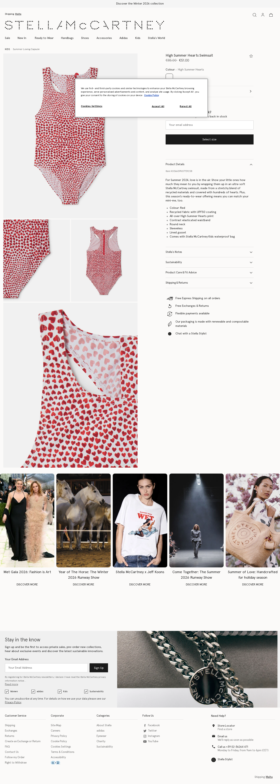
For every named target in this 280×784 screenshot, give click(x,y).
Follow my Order (15, 757)
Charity (101, 741)
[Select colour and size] (251, 55)
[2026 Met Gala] (27, 520)
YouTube (153, 741)
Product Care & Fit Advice (181, 272)
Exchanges (11, 730)
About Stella (104, 725)
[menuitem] (22, 38)
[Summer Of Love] (253, 520)
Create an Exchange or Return (23, 741)
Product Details (175, 164)
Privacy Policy (13, 702)
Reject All (186, 106)
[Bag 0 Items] (271, 14)
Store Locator (226, 726)
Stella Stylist (225, 759)
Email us (222, 736)
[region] (141, 97)
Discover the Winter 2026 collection (140, 3)
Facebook (154, 725)
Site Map (56, 725)
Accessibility (58, 757)
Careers (55, 730)
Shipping (10, 725)
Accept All (158, 106)
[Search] (254, 14)
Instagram (154, 736)
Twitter (152, 730)
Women (14, 691)
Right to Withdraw (16, 762)
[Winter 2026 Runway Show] (83, 520)
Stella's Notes (174, 252)
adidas (40, 691)
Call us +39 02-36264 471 (233, 747)
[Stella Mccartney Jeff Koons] (140, 520)
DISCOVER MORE (27, 584)
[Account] (263, 14)
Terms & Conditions (62, 752)
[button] (70, 136)
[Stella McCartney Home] (84, 25)
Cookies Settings (61, 746)
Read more (11, 684)
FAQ (7, 746)
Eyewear (101, 736)
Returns (9, 736)
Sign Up (99, 668)
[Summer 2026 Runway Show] (196, 520)
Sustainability (174, 262)
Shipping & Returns (177, 283)
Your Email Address (17, 659)
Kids (65, 691)
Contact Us (12, 752)
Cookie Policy (59, 741)
